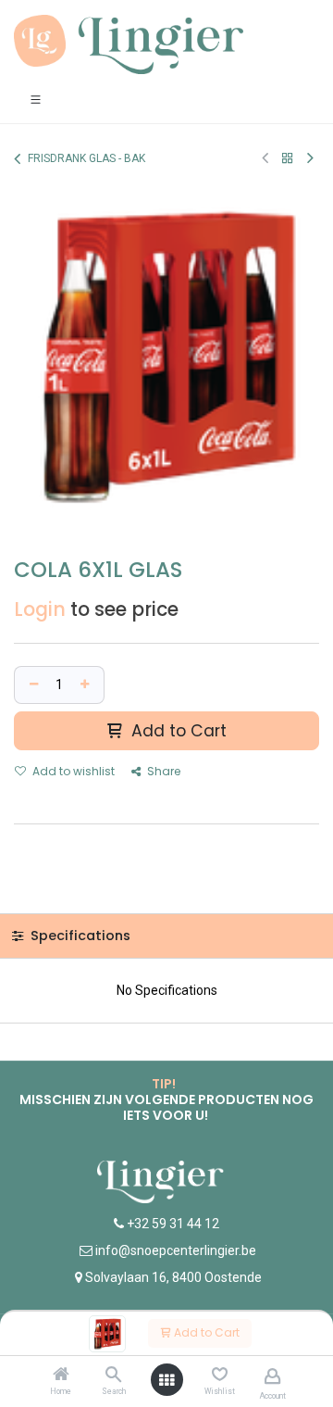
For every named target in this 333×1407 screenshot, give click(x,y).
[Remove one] (31, 685)
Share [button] (162, 771)
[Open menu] (166, 1380)
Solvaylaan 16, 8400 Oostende (173, 1277)
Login (40, 609)
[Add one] (87, 685)
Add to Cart (205, 1332)
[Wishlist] (220, 1374)
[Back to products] (288, 158)
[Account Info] (272, 1376)
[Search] (113, 1375)
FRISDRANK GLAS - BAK (86, 158)
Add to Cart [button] (177, 731)
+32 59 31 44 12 (171, 1223)
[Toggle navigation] (35, 99)
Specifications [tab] (78, 935)
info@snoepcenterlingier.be (175, 1250)
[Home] (61, 1375)
